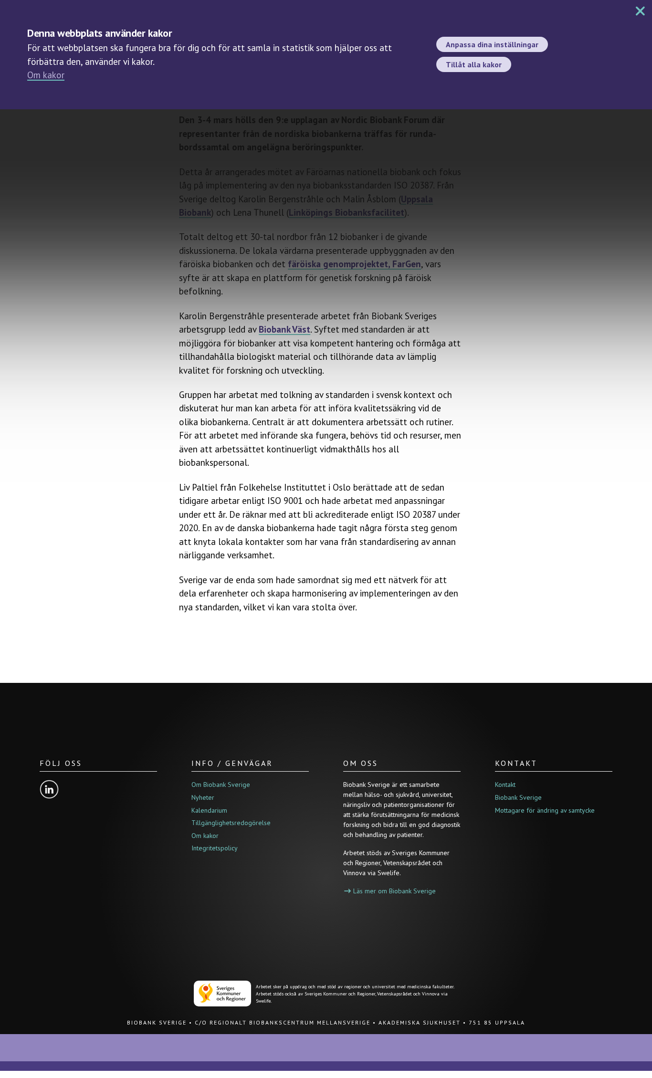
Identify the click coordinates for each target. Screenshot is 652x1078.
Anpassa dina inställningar (492, 44)
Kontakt (505, 784)
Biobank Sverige (518, 797)
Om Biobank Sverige (220, 784)
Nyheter (202, 797)
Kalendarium (209, 810)
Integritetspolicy (214, 848)
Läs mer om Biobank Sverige (394, 891)
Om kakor (45, 75)
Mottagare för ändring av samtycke (545, 810)
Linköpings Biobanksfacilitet (346, 212)
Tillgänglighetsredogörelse (231, 822)
